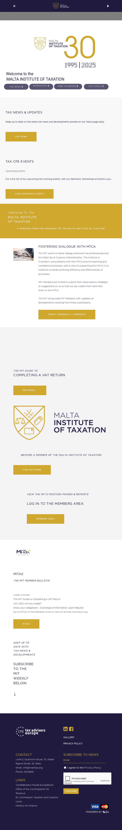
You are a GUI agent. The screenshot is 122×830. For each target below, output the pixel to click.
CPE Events (95, 86)
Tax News (15, 87)
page (108, 179)
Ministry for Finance (26, 805)
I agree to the (84, 767)
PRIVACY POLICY (73, 743)
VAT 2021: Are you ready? (27, 603)
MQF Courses (67, 86)
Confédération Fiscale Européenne (34, 785)
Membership (40, 86)
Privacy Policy (92, 767)
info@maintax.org (33, 767)
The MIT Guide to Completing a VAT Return (37, 599)
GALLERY (68, 737)
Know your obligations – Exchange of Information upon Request (48, 608)
